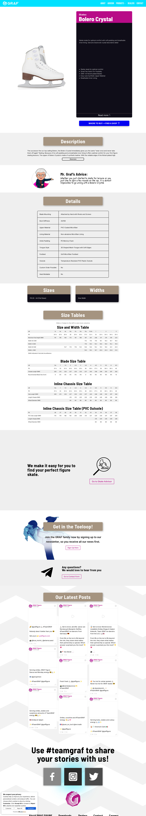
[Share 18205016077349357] (55, 728)
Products (120, 4)
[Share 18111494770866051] (116, 694)
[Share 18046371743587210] (86, 691)
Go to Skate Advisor (102, 481)
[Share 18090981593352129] (116, 735)
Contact (140, 4)
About (102, 4)
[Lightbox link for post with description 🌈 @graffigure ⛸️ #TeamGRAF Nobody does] (42, 616)
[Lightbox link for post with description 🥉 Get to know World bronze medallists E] (103, 616)
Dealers (131, 4)
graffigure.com (44, 636)
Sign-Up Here (73, 548)
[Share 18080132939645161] (86, 655)
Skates (82, 14)
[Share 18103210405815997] (86, 732)
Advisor (111, 4)
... (73, 652)
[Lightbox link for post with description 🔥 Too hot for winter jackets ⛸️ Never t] (103, 671)
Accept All (30, 808)
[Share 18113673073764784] (55, 644)
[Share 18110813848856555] (55, 685)
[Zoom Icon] (42, 67)
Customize (8, 808)
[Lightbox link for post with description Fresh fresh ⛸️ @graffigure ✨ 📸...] (73, 671)
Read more (103, 115)
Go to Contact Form (72, 577)
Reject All (19, 808)
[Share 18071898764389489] (116, 655)
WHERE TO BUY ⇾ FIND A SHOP (103, 123)
